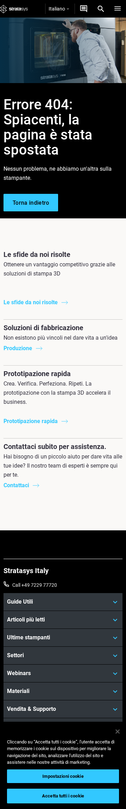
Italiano (57, 9)
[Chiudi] (117, 731)
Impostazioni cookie (62, 776)
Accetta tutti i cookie (63, 795)
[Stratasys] (14, 8)
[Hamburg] (117, 9)
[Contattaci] (83, 9)
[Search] (100, 9)
